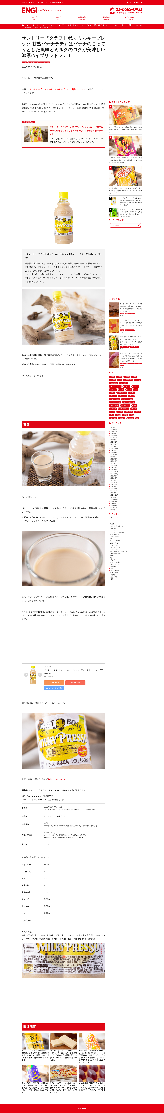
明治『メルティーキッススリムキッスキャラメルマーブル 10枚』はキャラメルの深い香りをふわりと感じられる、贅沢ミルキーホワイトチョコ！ (63, 1087)
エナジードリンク (116, 386)
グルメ (24, 62)
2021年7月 (113, 480)
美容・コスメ (114, 577)
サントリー (123, 395)
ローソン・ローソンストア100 (119, 551)
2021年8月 (113, 478)
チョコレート (114, 405)
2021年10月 (114, 474)
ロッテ (134, 408)
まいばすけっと (114, 549)
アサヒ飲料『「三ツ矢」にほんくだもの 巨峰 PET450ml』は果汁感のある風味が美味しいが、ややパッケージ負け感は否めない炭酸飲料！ (35, 1087)
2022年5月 (113, 459)
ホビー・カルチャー (117, 562)
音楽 (111, 579)
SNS (111, 522)
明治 (132, 415)
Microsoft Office (115, 518)
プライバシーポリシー (135, 2)
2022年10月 (114, 448)
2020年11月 (114, 497)
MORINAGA (128, 380)
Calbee (120, 376)
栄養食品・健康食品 (116, 553)
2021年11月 (114, 472)
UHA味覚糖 (114, 383)
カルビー (135, 386)
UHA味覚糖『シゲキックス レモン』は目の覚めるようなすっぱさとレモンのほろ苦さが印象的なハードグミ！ (125, 190)
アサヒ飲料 (124, 383)
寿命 (112, 415)
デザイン (113, 560)
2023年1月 (113, 442)
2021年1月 (113, 493)
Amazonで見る (54, 682)
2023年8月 (113, 427)
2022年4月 (113, 461)
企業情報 (106, 18)
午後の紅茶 (129, 411)
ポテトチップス (124, 408)
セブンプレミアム (129, 402)
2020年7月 (113, 505)
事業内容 (82, 18)
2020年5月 (113, 510)
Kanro (134, 376)
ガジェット (114, 528)
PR (111, 520)
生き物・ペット (115, 575)
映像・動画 (114, 572)
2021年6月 (113, 482)
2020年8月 (113, 503)
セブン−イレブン (33, 62)
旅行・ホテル (114, 570)
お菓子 (122, 313)
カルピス (113, 389)
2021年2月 (113, 491)
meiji (120, 380)
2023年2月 (113, 440)
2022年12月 (114, 444)
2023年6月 (113, 431)
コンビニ (132, 392)
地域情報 (113, 566)
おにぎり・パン (114, 534)
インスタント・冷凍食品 (117, 532)
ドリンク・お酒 (44, 62)
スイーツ (132, 395)
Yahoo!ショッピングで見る (54, 688)
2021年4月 (113, 486)
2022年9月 (113, 450)
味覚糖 (138, 411)
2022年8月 (113, 452)
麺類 (111, 558)
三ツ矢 (113, 411)
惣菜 (118, 415)
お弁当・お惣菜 (114, 536)
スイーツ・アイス (130, 363)
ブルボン (113, 408)
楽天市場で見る (75, 682)
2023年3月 (113, 438)
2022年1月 (113, 467)
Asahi (112, 376)
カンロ (121, 389)
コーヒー (113, 395)
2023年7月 (113, 429)
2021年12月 (114, 469)
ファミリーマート (115, 547)
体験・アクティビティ (117, 564)
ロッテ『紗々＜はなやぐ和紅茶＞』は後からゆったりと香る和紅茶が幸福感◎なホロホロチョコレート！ (125, 129)
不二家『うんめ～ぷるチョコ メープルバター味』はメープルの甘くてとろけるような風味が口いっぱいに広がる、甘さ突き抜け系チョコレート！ (63, 1055)
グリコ (113, 392)
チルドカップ (126, 405)
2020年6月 (113, 508)
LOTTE (113, 380)
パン (134, 405)
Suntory (138, 380)
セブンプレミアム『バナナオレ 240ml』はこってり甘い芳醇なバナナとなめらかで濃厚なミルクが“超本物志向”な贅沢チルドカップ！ (35, 1055)
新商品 (125, 415)
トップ (33, 18)
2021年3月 (113, 489)
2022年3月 (113, 463)
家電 (111, 568)
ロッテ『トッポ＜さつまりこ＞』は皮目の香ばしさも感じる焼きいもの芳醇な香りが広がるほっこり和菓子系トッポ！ (125, 160)
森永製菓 (122, 418)
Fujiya (127, 376)
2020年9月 (113, 501)
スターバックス (115, 399)
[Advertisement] (63, 168)
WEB (112, 524)
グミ (136, 389)
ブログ (58, 18)
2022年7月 (113, 455)
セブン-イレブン (127, 399)
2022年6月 (113, 457)
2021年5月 (113, 484)
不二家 (120, 411)
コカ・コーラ (122, 392)
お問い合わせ (130, 18)
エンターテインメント (117, 526)
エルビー (127, 386)
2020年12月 (114, 495)
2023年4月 (113, 436)
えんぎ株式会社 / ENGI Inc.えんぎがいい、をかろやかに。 (43, 10)
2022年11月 (114, 446)
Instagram (60, 779)
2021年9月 (113, 476)
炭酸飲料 (131, 418)
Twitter (51, 779)
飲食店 (112, 555)
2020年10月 (114, 499)
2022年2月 (113, 465)
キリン (129, 389)
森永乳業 (113, 418)
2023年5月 (113, 433)
